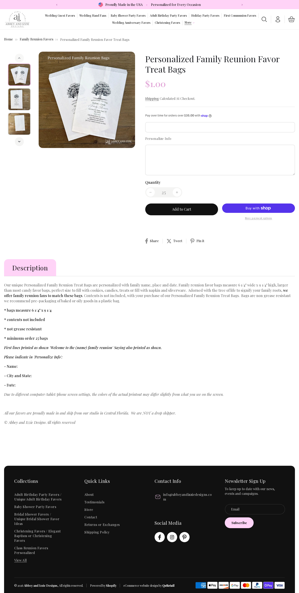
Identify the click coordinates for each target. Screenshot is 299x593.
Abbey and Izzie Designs (40, 586)
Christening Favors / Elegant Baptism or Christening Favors (37, 536)
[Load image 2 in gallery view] (19, 99)
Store (88, 509)
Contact (90, 517)
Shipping (152, 98)
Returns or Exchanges (102, 524)
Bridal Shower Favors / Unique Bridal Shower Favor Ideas (37, 519)
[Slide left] (19, 58)
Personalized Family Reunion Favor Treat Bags (94, 39)
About (89, 494)
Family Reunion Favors (37, 39)
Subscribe (239, 523)
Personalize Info (158, 138)
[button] (188, 23)
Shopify (111, 586)
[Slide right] (19, 141)
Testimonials (94, 502)
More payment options (258, 218)
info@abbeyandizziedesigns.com (187, 496)
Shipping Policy (97, 532)
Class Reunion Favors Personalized (31, 550)
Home (8, 39)
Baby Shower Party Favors (35, 507)
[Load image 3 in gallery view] (19, 124)
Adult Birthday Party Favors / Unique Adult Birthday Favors (38, 496)
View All (20, 560)
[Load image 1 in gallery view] (19, 75)
